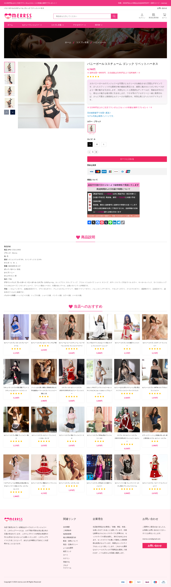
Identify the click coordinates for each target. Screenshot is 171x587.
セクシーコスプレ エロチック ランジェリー (155, 344)
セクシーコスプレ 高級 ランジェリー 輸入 (16, 436)
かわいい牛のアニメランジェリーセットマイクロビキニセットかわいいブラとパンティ (99, 390)
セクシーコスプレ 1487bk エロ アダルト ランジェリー (155, 389)
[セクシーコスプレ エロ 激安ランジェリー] (127, 327)
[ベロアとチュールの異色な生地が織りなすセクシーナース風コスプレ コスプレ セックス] (16, 467)
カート (65, 555)
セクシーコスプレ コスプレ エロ (69, 483)
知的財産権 (67, 534)
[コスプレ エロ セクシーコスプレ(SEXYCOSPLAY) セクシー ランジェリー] (71, 372)
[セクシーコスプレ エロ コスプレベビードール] (16, 327)
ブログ (65, 565)
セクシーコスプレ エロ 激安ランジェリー (127, 344)
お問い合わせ (162, 8)
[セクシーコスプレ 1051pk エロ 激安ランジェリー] (99, 467)
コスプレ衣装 (56, 25)
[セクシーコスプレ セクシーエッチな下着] (44, 327)
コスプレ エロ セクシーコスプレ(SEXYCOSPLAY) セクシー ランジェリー (71, 390)
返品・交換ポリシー (70, 544)
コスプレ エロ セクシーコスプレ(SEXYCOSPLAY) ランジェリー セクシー (127, 438)
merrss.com (21, 582)
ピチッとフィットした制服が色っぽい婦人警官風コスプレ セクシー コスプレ (154, 436)
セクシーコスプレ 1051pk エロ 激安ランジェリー (99, 484)
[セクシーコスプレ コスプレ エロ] (71, 467)
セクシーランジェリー (31, 25)
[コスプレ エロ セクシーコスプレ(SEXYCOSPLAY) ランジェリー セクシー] (127, 419)
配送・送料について (70, 541)
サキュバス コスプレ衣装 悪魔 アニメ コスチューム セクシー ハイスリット (16, 389)
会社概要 (66, 527)
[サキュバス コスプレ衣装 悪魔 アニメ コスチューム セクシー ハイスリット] (16, 372)
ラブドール (67, 568)
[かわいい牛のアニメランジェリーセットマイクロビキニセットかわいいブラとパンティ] (99, 372)
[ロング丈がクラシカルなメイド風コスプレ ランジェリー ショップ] (99, 327)
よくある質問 (68, 548)
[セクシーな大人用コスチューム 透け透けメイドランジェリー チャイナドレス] (127, 372)
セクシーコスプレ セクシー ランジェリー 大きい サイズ (44, 436)
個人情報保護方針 (69, 537)
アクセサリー (78, 25)
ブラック (92, 134)
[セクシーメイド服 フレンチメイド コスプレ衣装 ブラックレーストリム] (127, 467)
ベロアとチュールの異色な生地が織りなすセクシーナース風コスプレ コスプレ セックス (16, 486)
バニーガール (100, 42)
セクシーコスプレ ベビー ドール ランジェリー (154, 484)
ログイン (66, 558)
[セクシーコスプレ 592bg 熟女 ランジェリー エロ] (99, 419)
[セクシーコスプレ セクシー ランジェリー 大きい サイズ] (44, 419)
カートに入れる (127, 159)
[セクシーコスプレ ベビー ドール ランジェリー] (155, 467)
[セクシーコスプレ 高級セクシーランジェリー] (44, 467)
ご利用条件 (67, 530)
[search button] (114, 16)
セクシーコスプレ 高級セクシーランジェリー (44, 484)
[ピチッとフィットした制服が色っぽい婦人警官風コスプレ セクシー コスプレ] (155, 419)
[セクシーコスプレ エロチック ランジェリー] (155, 327)
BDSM (98, 25)
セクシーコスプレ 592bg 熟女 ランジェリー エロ (99, 436)
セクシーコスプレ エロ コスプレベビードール (16, 344)
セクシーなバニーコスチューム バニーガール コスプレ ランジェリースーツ (71, 344)
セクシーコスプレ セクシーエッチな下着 (44, 343)
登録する (66, 562)
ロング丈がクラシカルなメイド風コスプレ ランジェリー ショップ (99, 344)
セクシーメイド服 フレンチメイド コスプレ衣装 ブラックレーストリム (127, 484)
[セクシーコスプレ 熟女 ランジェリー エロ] (71, 419)
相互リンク (67, 551)
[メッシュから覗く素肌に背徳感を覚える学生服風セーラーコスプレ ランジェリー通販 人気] (44, 372)
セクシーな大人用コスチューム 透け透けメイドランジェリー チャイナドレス (127, 389)
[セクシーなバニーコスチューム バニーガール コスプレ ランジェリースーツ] (71, 327)
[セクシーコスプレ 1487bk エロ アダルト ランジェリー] (155, 372)
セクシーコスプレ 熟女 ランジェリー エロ (71, 436)
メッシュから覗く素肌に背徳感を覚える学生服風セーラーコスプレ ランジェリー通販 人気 (44, 390)
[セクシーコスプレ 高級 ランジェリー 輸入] (16, 419)
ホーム (10, 25)
